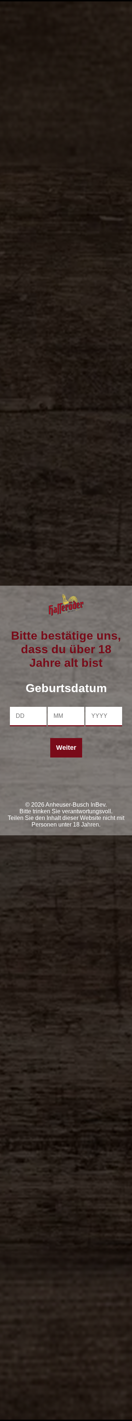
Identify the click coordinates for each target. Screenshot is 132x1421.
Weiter (66, 747)
